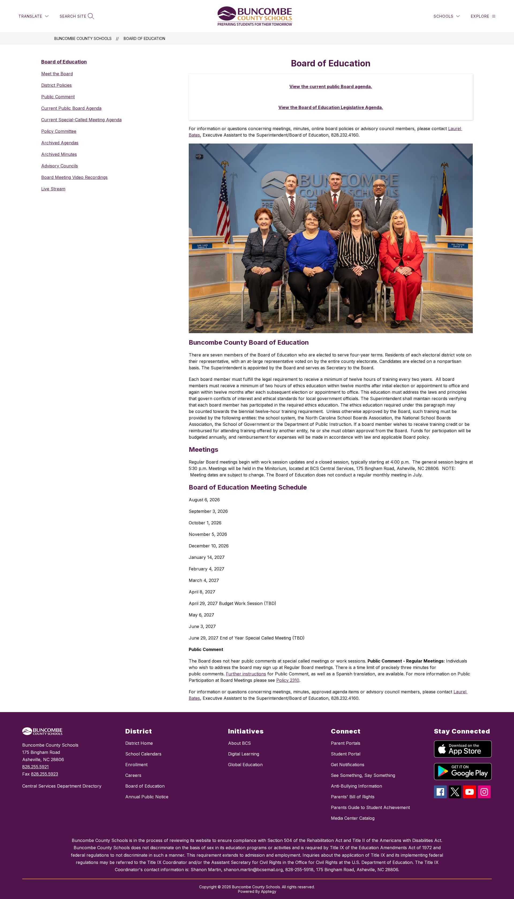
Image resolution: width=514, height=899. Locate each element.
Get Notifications (347, 764)
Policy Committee (58, 131)
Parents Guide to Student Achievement (370, 807)
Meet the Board (57, 73)
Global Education (245, 764)
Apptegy (268, 891)
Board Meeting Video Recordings (74, 177)
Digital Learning (243, 754)
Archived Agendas (59, 142)
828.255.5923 (44, 774)
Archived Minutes (59, 154)
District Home (139, 743)
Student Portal (345, 754)
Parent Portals (345, 743)
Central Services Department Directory (61, 786)
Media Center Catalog (353, 818)
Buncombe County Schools (83, 38)
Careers (133, 775)
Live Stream (53, 188)
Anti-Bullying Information (356, 786)
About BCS (239, 743)
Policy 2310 (287, 680)
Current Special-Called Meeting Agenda (81, 119)
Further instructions (246, 673)
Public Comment (58, 96)
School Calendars (143, 754)
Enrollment (136, 764)
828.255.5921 (35, 766)
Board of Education (144, 38)
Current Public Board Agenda (71, 108)
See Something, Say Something (363, 775)
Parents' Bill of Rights (353, 796)
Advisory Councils (59, 165)
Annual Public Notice (146, 796)
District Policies (56, 85)
